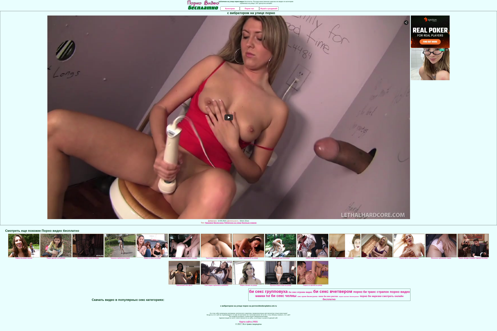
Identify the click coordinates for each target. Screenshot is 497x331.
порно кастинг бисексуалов (349, 296)
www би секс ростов (328, 296)
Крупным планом (249, 223)
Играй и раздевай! (268, 9)
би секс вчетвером (332, 291)
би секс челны (283, 296)
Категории (230, 9)
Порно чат (249, 9)
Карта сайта (245, 322)
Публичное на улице (232, 223)
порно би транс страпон (371, 291)
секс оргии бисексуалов (307, 296)
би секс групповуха (268, 291)
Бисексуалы (219, 223)
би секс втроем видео (300, 292)
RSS (255, 322)
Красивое (209, 223)
